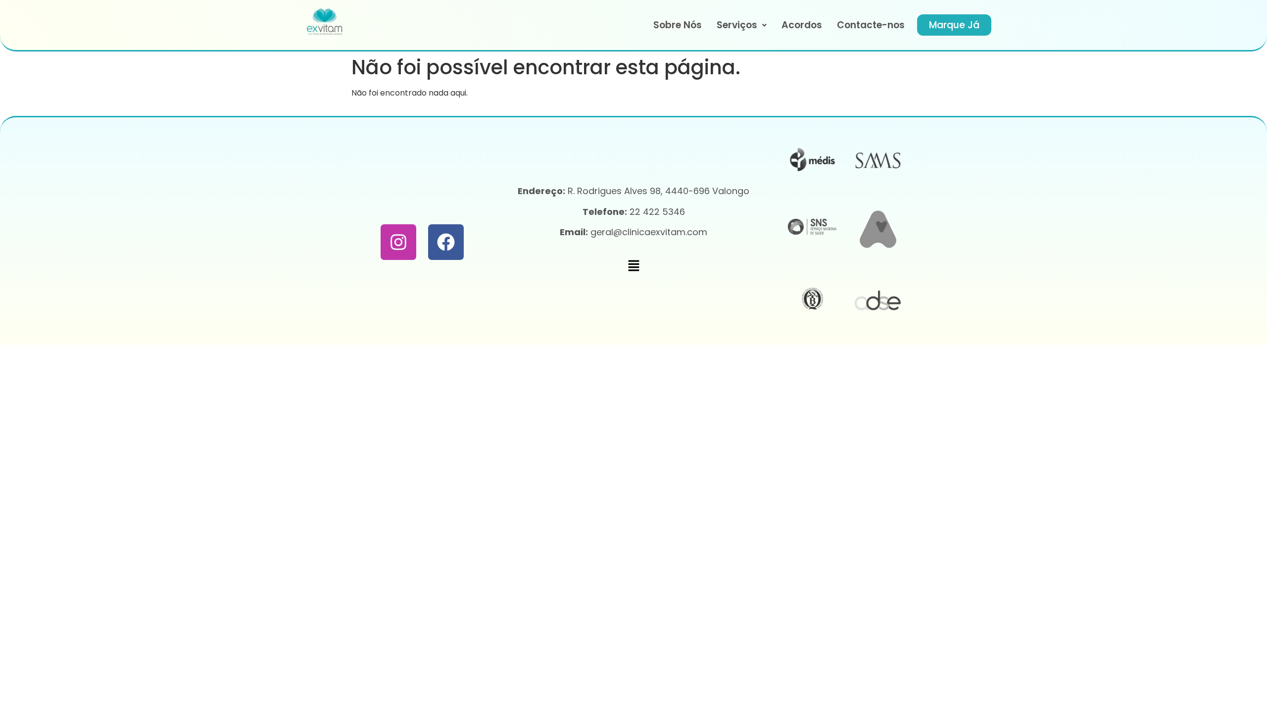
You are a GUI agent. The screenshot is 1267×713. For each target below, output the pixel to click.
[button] (741, 25)
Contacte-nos (871, 25)
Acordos (801, 25)
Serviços (737, 25)
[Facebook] (446, 242)
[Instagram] (398, 242)
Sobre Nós (677, 25)
